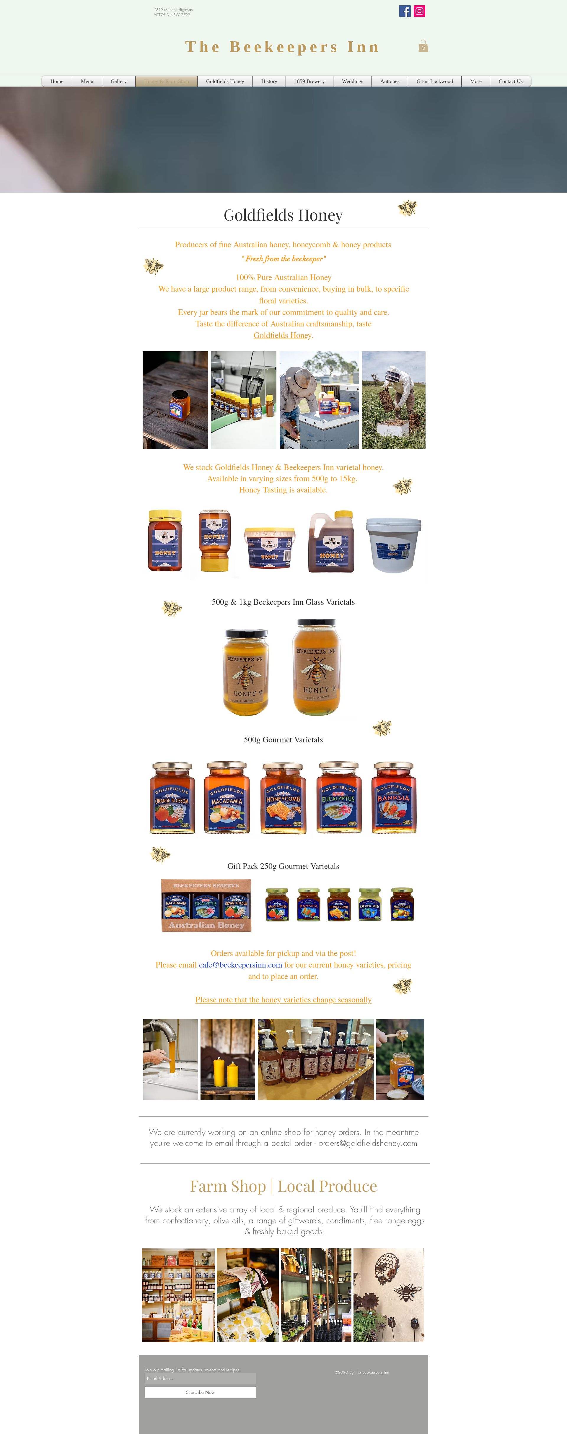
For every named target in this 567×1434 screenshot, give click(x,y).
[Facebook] (405, 11)
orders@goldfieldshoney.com (368, 1142)
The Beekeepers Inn (283, 47)
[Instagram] (419, 11)
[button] (423, 46)
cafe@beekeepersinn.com (240, 964)
